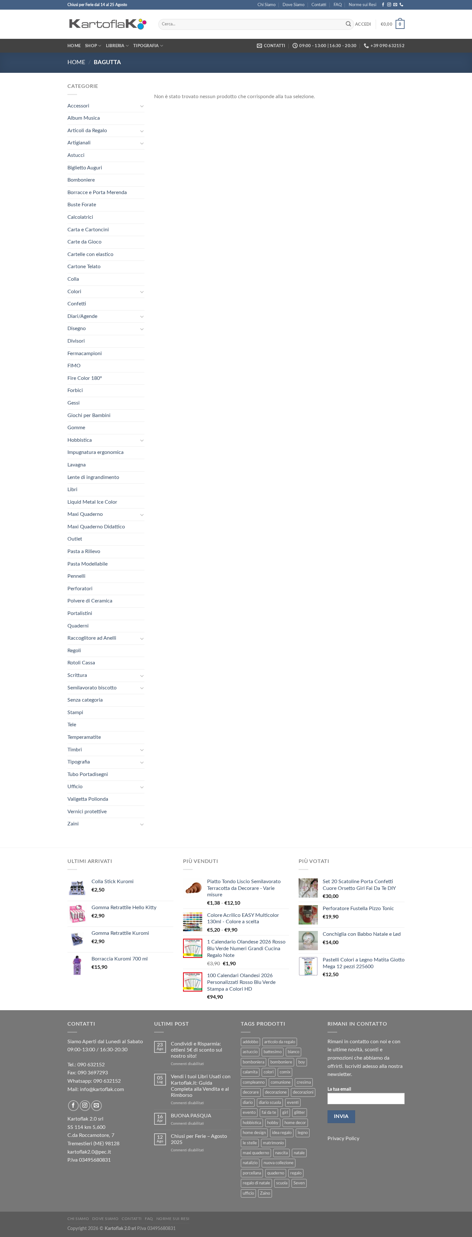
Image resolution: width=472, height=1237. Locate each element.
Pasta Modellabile (87, 564)
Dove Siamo (293, 5)
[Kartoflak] (108, 24)
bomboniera (253, 1062)
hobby (272, 1123)
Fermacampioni (84, 353)
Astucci (75, 155)
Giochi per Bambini (88, 415)
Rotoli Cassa (81, 662)
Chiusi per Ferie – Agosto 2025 (199, 1139)
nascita (281, 1153)
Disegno (76, 328)
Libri (72, 489)
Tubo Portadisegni (87, 774)
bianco (293, 1052)
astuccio (250, 1052)
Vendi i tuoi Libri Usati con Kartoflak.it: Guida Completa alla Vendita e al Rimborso (201, 1086)
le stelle (250, 1143)
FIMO (74, 365)
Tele (71, 724)
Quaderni (78, 625)
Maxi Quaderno (85, 514)
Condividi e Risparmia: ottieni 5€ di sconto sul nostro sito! (196, 1050)
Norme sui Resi (362, 5)
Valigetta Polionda (87, 799)
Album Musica (83, 118)
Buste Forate (81, 204)
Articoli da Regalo (87, 130)
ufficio (248, 1193)
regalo (296, 1173)
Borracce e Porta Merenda (97, 192)
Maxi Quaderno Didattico (96, 526)
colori (269, 1072)
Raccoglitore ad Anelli (91, 638)
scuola (281, 1183)
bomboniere (281, 1062)
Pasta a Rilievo (83, 551)
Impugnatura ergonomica (95, 452)
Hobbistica (79, 440)
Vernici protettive (87, 811)
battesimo (273, 1052)
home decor (295, 1123)
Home (74, 46)
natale (299, 1153)
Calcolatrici (80, 217)
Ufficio (75, 786)
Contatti (318, 5)
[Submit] (348, 24)
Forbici (75, 390)
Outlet (74, 539)
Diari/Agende (82, 316)
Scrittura (77, 675)
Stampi (75, 712)
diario (248, 1103)
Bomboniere (81, 180)
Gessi (73, 402)
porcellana (252, 1173)
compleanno (254, 1082)
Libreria (115, 46)
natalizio (250, 1163)
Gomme (76, 427)
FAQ (338, 5)
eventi (293, 1103)
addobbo (250, 1042)
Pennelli (76, 576)
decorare (251, 1092)
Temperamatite (84, 737)
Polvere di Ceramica (89, 600)
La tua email (339, 1089)
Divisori (76, 341)
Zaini (73, 823)
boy (301, 1062)
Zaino (265, 1193)
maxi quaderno (256, 1153)
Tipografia (146, 46)
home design (254, 1133)
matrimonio (273, 1143)
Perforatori (79, 588)
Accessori (78, 105)
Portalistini (79, 613)
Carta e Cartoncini (88, 229)
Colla (73, 279)
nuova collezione (278, 1163)
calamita (250, 1072)
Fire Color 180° (84, 378)
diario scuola (270, 1103)
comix (285, 1072)
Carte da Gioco (84, 241)
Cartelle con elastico (90, 254)
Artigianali (79, 142)
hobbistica (252, 1123)
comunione (281, 1082)
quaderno (275, 1173)
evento (249, 1112)
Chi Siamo (266, 5)
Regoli (74, 650)
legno (303, 1133)
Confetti (76, 303)
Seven (299, 1183)
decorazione (276, 1092)
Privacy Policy (343, 1138)
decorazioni (303, 1092)
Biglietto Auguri (84, 167)
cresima (304, 1082)
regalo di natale (256, 1183)
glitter (299, 1112)
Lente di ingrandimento (93, 477)
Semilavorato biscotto (92, 687)
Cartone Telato (84, 266)
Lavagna (76, 464)
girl (285, 1112)
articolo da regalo (279, 1042)
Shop (91, 46)
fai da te (269, 1112)
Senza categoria (85, 700)
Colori (74, 291)
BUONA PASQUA (191, 1115)
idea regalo (282, 1133)
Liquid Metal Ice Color (92, 502)
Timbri (74, 749)
